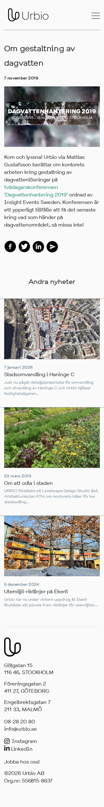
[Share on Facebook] (10, 246)
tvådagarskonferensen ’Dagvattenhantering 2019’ (36, 191)
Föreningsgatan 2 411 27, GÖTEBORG (26, 687)
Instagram (24, 741)
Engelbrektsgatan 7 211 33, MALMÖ (27, 706)
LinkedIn (21, 749)
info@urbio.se (20, 729)
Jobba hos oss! (22, 761)
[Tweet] (24, 246)
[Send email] (52, 246)
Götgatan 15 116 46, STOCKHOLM (29, 669)
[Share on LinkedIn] (38, 246)
